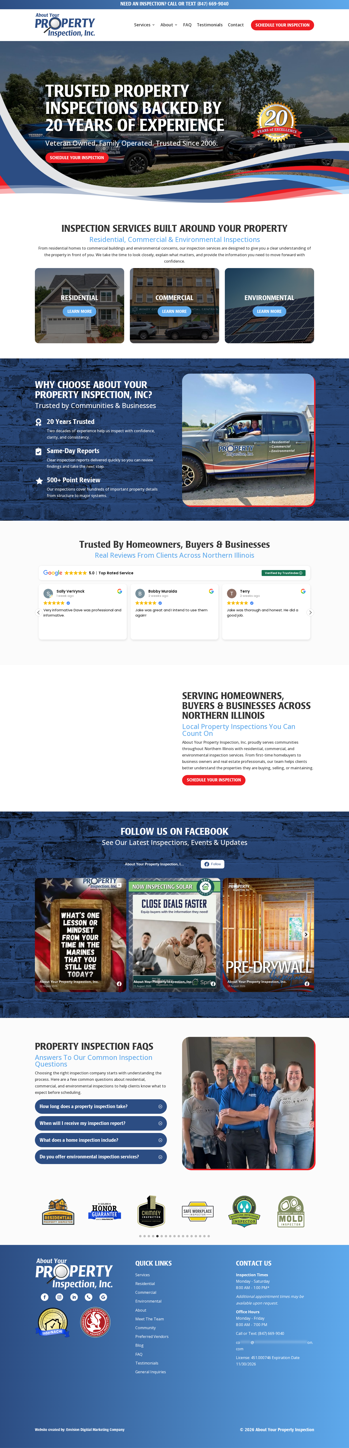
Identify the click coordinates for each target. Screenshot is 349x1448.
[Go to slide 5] (157, 1236)
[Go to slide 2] (144, 1236)
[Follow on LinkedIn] (74, 1297)
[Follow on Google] (103, 1297)
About (166, 25)
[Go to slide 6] (161, 1236)
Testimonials (210, 25)
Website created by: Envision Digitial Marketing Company (79, 1429)
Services (142, 25)
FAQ (187, 25)
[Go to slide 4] (153, 1236)
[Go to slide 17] (209, 1236)
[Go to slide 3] (149, 1236)
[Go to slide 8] (170, 1236)
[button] (310, 612)
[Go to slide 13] (191, 1236)
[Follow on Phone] (88, 1297)
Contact (236, 25)
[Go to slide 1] (140, 1236)
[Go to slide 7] (166, 1236)
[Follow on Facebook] (44, 1297)
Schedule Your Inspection (282, 25)
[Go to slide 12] (187, 1236)
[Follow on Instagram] (59, 1297)
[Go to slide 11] (183, 1236)
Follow (216, 864)
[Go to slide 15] (200, 1236)
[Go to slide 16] (204, 1236)
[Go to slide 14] (196, 1236)
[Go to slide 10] (179, 1236)
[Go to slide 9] (174, 1236)
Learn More (79, 311)
